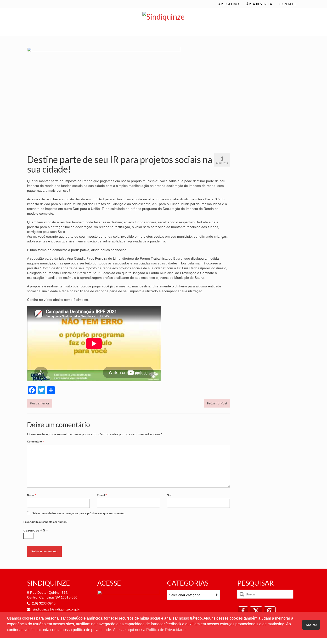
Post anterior (39, 403)
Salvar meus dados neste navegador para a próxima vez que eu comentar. (78, 513)
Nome (31, 495)
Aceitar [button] (311, 625)
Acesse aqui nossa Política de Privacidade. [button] (149, 630)
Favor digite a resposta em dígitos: (45, 521)
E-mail (102, 495)
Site (169, 495)
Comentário (35, 441)
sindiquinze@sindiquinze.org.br (56, 609)
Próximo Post (217, 403)
